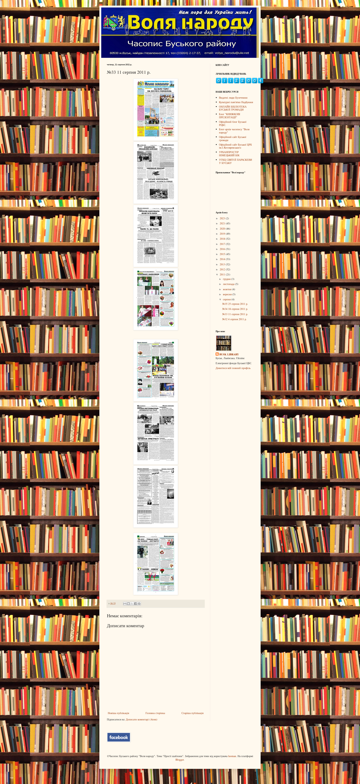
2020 (223, 228)
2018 (223, 238)
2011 (223, 274)
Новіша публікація (118, 713)
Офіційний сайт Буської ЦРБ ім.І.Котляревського (235, 146)
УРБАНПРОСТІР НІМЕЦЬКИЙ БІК (229, 153)
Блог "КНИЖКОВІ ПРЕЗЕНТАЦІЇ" (229, 115)
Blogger (180, 759)
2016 (223, 249)
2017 (223, 244)
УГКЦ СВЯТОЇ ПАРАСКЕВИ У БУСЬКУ (235, 161)
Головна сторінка (155, 713)
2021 (223, 223)
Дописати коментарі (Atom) (141, 719)
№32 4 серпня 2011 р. (234, 319)
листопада (229, 284)
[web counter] (240, 82)
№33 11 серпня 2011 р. (235, 314)
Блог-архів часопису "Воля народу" (234, 130)
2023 (223, 218)
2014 (223, 259)
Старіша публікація (192, 713)
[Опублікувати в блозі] (128, 603)
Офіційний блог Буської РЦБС (232, 123)
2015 (223, 254)
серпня (227, 299)
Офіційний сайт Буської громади (232, 138)
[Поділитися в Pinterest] (139, 603)
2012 (223, 269)
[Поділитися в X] (132, 603)
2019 (223, 233)
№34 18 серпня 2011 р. (235, 309)
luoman (232, 756)
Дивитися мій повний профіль (233, 368)
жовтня (227, 289)
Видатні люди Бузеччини (233, 97)
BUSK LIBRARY (229, 354)
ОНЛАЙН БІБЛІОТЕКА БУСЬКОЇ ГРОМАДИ (233, 108)
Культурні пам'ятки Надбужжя (236, 102)
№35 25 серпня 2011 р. (235, 304)
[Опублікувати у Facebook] (135, 603)
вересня (227, 294)
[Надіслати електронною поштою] (125, 603)
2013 (223, 264)
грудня (227, 279)
